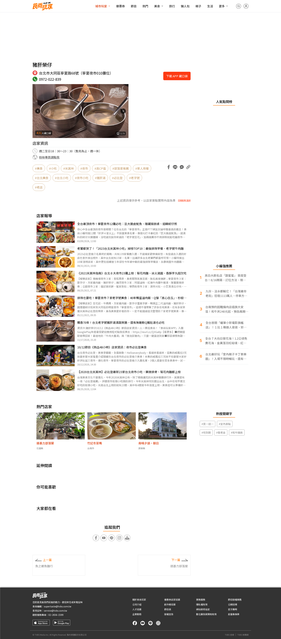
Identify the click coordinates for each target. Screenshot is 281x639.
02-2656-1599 (55, 614)
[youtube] (142, 623)
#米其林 (68, 168)
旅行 (172, 6)
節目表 (167, 609)
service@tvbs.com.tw (55, 610)
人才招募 (136, 609)
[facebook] (134, 623)
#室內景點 (225, 424)
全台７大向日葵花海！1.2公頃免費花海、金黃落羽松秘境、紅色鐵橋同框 (226, 340)
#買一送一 (207, 424)
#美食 (39, 168)
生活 (210, 6)
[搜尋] (238, 6)
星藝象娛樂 (233, 614)
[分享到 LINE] (175, 167)
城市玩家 (101, 6)
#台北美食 (41, 178)
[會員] (246, 6)
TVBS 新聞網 (242, 634)
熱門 (145, 6)
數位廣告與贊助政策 (206, 614)
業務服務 (200, 599)
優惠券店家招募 (172, 599)
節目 (134, 6)
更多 (222, 6)
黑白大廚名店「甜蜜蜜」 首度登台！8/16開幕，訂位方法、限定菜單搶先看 (225, 277)
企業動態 (136, 614)
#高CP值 (100, 168)
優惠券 (120, 6)
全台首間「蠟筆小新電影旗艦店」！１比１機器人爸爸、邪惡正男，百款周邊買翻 (226, 324)
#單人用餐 (142, 168)
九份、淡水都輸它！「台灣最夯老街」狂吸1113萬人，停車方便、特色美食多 (226, 293)
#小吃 (53, 168)
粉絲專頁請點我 (49, 157)
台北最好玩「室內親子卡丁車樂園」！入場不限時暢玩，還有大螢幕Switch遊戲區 (225, 356)
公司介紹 (136, 604)
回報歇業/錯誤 (184, 200)
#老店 (39, 187)
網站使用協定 (203, 609)
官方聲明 (232, 609)
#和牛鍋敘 (237, 432)
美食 (157, 6)
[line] (150, 623)
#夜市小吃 (81, 178)
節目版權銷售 (235, 599)
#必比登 (117, 178)
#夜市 (84, 168)
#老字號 (134, 178)
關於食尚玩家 (139, 599)
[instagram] (158, 623)
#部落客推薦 (120, 168)
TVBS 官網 (229, 634)
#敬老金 (221, 432)
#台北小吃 (61, 178)
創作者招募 (170, 604)
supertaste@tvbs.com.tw (57, 606)
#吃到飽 (206, 432)
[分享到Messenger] (181, 167)
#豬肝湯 (100, 178)
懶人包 (185, 6)
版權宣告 (168, 614)
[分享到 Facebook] (168, 167)
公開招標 (232, 604)
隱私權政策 (201, 604)
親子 (198, 6)
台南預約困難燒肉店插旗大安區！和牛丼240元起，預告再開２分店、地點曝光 (226, 309)
